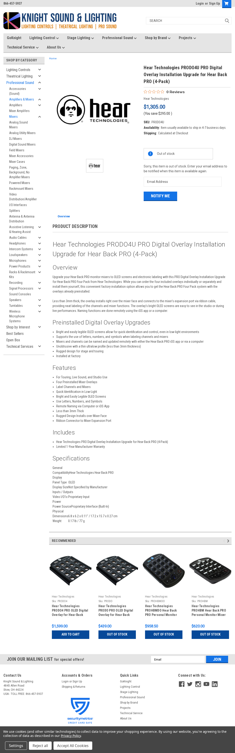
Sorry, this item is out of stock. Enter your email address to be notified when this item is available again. (185, 168)
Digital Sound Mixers (22, 144)
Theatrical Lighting (19, 76)
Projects (186, 38)
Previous (225, 541)
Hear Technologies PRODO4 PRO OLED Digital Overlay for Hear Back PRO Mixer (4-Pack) (70, 611)
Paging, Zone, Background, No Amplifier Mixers (19, 172)
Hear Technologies (63, 596)
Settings (16, 745)
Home (53, 58)
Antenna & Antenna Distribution (21, 219)
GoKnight (14, 38)
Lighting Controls (18, 70)
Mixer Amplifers (19, 111)
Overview (64, 216)
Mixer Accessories (21, 156)
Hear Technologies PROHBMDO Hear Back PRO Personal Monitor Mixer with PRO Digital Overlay (161, 611)
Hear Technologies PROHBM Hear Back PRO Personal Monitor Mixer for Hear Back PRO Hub (209, 611)
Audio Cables (18, 237)
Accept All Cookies (73, 745)
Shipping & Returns (73, 686)
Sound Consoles (20, 294)
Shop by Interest (18, 327)
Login (200, 3)
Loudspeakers (18, 255)
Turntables (16, 306)
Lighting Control (42, 38)
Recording (15, 283)
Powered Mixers (19, 183)
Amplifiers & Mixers (21, 99)
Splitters (14, 211)
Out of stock (117, 634)
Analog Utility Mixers (22, 133)
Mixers (13, 116)
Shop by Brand (156, 38)
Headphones (17, 243)
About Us (54, 47)
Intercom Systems (21, 249)
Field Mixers (16, 150)
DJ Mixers (15, 139)
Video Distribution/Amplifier (23, 197)
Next (229, 541)
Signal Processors (21, 288)
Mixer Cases (17, 162)
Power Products (19, 266)
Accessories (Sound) (17, 91)
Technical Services (19, 346)
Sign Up (214, 3)
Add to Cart (71, 634)
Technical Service (21, 47)
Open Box (13, 340)
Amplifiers (15, 105)
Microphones (17, 260)
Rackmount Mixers (21, 188)
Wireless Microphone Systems (17, 316)
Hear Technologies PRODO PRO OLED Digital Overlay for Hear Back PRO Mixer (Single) (115, 611)
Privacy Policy (71, 735)
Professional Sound (118, 38)
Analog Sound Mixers (18, 125)
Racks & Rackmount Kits (22, 274)
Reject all (40, 745)
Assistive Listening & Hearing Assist (21, 229)
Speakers (15, 300)
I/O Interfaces (18, 205)
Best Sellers (15, 333)
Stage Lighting (79, 38)
